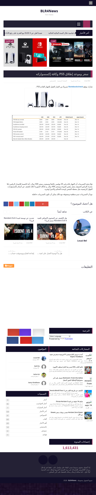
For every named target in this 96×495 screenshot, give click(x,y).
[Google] (13, 332)
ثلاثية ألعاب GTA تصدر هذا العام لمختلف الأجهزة (68, 367)
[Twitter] (38, 340)
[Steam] (38, 332)
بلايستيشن (43, 427)
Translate (69, 338)
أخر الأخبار (43, 411)
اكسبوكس (43, 415)
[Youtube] (26, 340)
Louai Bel (62, 243)
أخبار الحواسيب (41, 403)
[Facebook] (12, 340)
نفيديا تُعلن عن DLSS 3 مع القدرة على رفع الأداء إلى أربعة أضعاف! (28, 33)
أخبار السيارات (42, 407)
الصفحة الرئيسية (62, 81)
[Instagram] (25, 332)
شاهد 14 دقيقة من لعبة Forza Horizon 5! (69, 401)
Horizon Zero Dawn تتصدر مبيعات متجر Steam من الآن (67, 413)
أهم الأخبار (43, 423)
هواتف (44, 434)
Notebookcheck (75, 86)
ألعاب (45, 419)
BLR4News (49, 11)
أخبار (45, 399)
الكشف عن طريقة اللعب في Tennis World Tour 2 (66, 390)
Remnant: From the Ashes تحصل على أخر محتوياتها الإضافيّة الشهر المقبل (68, 379)
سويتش (44, 431)
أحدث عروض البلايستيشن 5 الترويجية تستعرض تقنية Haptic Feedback (66, 355)
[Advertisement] (47, 158)
